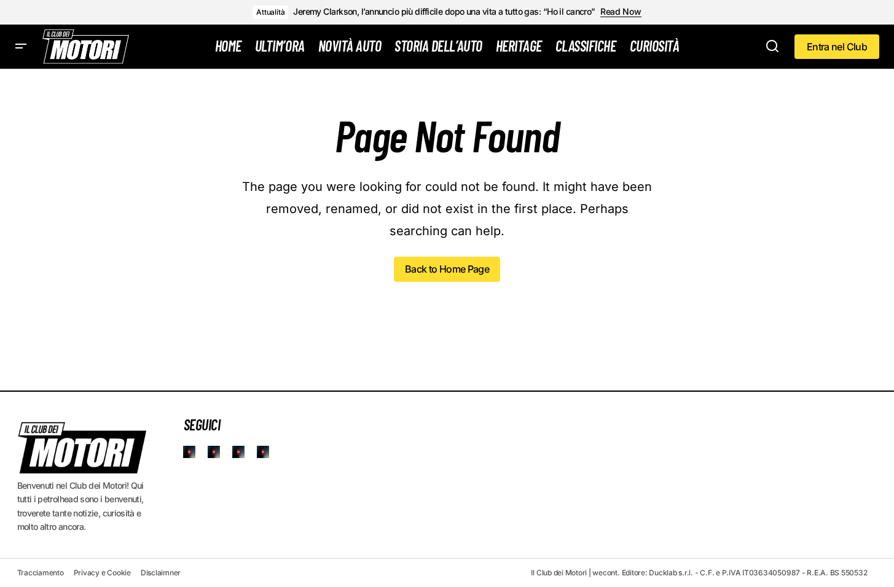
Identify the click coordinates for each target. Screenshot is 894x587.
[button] (21, 47)
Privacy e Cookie (102, 572)
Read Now (620, 12)
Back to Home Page (447, 269)
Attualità (270, 12)
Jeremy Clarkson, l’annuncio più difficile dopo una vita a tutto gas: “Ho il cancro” (444, 12)
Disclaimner (161, 572)
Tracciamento (40, 572)
